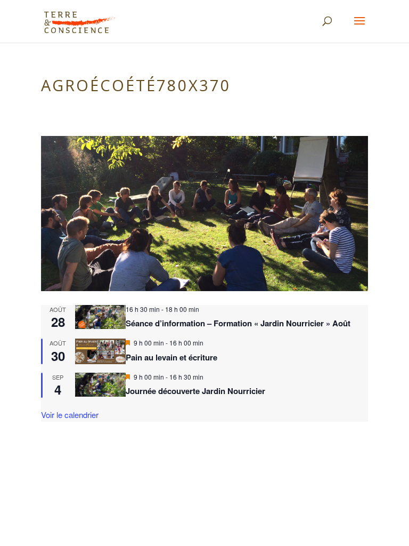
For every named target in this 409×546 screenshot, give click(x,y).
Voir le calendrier (70, 414)
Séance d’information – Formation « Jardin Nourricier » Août (238, 323)
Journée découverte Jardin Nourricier (195, 391)
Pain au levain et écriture (171, 357)
